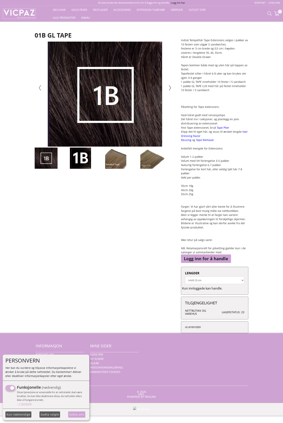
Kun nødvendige (18, 414)
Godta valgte (50, 414)
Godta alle (76, 414)
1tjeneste (24, 404)
